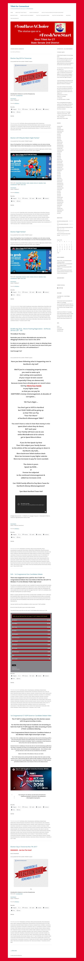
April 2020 (59, 127)
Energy (21, 218)
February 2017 (60, 180)
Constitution (12, 126)
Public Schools (40, 318)
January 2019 (59, 143)
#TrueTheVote (20, 551)
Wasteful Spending (31, 128)
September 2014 (60, 210)
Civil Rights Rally (40, 937)
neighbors (31, 220)
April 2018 (59, 157)
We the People (44, 564)
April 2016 (59, 195)
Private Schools (29, 318)
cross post (46, 128)
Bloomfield (32, 124)
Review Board (38, 126)
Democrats (36, 556)
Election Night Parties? (18, 232)
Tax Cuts (46, 126)
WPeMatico (17, 103)
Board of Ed (23, 937)
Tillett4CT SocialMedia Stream (42, 15)
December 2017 (60, 164)
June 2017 (59, 173)
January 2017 (59, 181)
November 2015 (60, 202)
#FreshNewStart (13, 550)
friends (27, 929)
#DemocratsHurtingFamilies (30, 123)
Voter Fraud (39, 314)
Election (47, 217)
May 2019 (59, 137)
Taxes (14, 128)
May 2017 (59, 175)
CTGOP (24, 126)
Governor (46, 697)
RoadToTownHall (43, 830)
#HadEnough (29, 306)
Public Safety (34, 318)
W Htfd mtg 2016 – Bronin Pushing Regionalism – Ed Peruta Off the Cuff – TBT (30, 329)
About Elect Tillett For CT (21, 12)
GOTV (49, 317)
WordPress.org (60, 330)
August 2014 (59, 211)
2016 (22, 184)
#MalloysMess (38, 550)
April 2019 (59, 138)
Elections (24, 183)
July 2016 (59, 191)
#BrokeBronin (23, 548)
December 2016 (60, 183)
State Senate (45, 318)
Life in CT (36, 183)
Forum (27, 705)
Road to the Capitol (17, 562)
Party (24, 184)
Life (18, 220)
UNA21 (14, 314)
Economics (28, 126)
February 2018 (60, 161)
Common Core (34, 215)
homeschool (16, 699)
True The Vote (18, 128)
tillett (20, 129)
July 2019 (59, 134)
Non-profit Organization (15, 836)
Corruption (41, 694)
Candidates (12, 317)
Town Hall (43, 562)
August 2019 (59, 132)
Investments (12, 220)
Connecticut (43, 124)
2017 (48, 551)
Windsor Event (25, 707)
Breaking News (26, 553)
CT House (16, 556)
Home (11, 12)
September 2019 (60, 131)
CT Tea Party (25, 696)
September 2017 (60, 168)
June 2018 (59, 154)
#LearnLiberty (31, 212)
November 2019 (60, 129)
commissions (13, 555)
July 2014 (59, 213)
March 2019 (59, 140)
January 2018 (59, 162)
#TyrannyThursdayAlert (27, 551)
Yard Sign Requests (14, 18)
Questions (19, 222)
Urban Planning (25, 128)
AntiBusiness (16, 553)
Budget (35, 124)
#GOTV (24, 306)
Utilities (35, 314)
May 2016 (59, 194)
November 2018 (60, 146)
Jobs (16, 220)
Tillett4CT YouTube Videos (57, 15)
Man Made (33, 126)
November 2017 (60, 165)
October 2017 (59, 167)
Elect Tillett (42, 317)
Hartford (31, 218)
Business (20, 215)
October (12, 312)
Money (27, 220)
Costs (17, 217)
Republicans (29, 222)
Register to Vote (13, 15)
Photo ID (15, 561)
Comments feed (60, 329)
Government (12, 559)
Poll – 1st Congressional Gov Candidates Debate (26, 574)
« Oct (58, 252)
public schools (48, 699)
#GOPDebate (37, 690)
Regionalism (23, 222)
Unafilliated (12, 320)
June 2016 (59, 192)
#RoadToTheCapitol (45, 550)
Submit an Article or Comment (26, 15)
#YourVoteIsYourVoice (22, 124)
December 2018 (60, 145)
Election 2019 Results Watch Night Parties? (24, 138)
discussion (42, 696)
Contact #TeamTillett (34, 12)
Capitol (38, 124)
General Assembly (45, 309)
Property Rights (13, 222)
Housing (42, 218)
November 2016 (60, 184)
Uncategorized (19, 95)
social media (23, 562)
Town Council (34, 940)
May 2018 (59, 156)
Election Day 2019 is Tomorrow (20, 58)
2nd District (34, 315)
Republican (16, 707)
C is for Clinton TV (63, 273)
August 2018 (59, 151)
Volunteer (68, 15)
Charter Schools (18, 317)
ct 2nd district (20, 126)
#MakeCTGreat (37, 212)
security (34, 701)
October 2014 (59, 208)
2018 (11, 307)
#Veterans (47, 212)
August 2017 (59, 170)
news (37, 699)
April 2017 (59, 176)
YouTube (32, 833)
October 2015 (59, 203)
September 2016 (60, 187)
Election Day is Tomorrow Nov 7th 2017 (23, 847)
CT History (44, 926)
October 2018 (59, 148)
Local (24, 220)
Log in (58, 326)
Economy (39, 217)
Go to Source (13, 98)
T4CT (49, 128)
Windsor (37, 128)
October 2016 (59, 186)
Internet (31, 183)
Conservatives (30, 317)
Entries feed (59, 327)
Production (47, 220)
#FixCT (37, 123)
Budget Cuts (16, 215)
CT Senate (20, 556)
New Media (35, 220)
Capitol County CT (41, 824)
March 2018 (59, 159)
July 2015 (59, 206)
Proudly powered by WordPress (16, 955)
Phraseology (19, 561)
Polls (34, 705)
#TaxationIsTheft (28, 691)
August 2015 (59, 205)
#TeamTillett (19, 183)
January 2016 (59, 198)
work (20, 315)
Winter (44, 702)
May (47, 829)
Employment (16, 218)
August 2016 (59, 189)
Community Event (42, 704)
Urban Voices (30, 314)
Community (20, 694)
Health (35, 218)
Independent (22, 318)
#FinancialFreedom (45, 921)
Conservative (48, 124)
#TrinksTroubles (13, 551)
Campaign (25, 215)
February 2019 (60, 142)
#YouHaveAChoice (14, 124)
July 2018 (59, 153)
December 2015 (60, 200)
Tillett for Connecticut (19, 6)
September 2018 (60, 150)
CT (16, 126)
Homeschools (17, 318)
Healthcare (39, 218)
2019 (28, 124)
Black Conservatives (41, 214)
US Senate (47, 832)
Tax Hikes (43, 312)
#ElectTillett (22, 212)
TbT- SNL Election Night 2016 (62, 224)
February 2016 (60, 197)
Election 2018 (26, 697)
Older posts (13, 950)
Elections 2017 (25, 558)
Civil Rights (29, 215)
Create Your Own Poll (15, 669)
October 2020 (59, 126)
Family (28, 183)
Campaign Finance (38, 693)
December (32, 556)
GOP (28, 218)
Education (44, 217)
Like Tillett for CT (60, 277)
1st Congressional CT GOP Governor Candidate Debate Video (30, 716)
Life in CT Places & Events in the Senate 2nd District (52, 12)
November (40, 220)
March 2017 (59, 178)
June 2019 (59, 135)
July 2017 (59, 172)
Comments (14, 667)
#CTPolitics (22, 123)
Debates (33, 696)
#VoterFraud (41, 123)
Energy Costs (32, 939)
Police (23, 561)
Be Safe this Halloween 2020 (62, 221)
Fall (23, 218)
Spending (43, 126)
